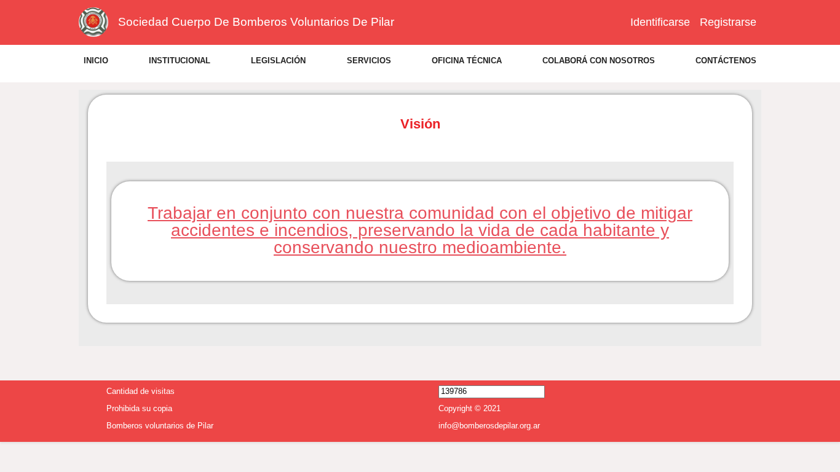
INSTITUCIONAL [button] (179, 60)
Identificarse (660, 22)
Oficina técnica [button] (467, 60)
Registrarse (728, 22)
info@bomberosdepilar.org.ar (489, 424)
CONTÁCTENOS (725, 60)
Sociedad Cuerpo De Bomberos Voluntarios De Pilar (256, 21)
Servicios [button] (369, 60)
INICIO (96, 60)
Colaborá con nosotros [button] (598, 60)
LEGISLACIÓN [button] (278, 60)
